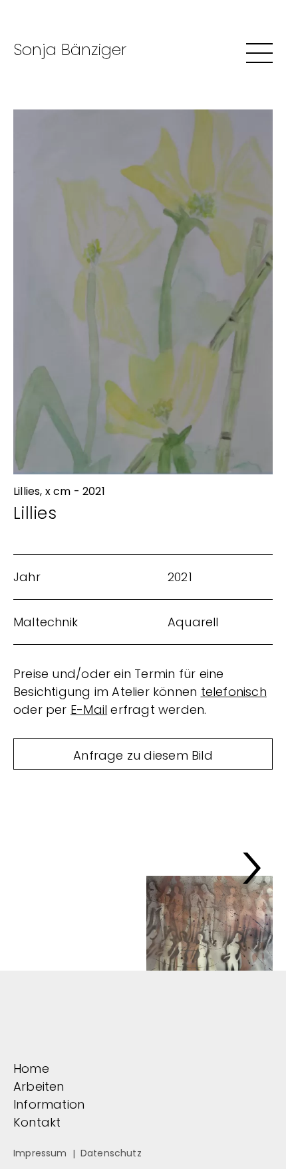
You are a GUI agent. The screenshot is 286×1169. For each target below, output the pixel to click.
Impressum (40, 1153)
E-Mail (89, 709)
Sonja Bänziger (69, 49)
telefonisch (234, 691)
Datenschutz (111, 1153)
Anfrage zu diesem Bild (143, 755)
